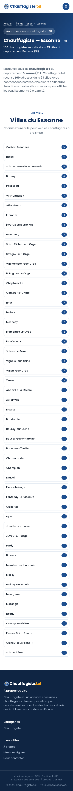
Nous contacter (14, 758)
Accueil (8, 23)
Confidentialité (50, 776)
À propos (9, 747)
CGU (37, 776)
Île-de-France (24, 23)
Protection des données (25, 779)
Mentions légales (14, 752)
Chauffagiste (25, 6)
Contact (57, 779)
